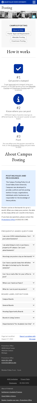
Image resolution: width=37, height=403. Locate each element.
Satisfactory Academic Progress (12, 392)
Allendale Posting (18, 37)
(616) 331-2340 (7, 360)
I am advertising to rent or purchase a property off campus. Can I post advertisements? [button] (16, 247)
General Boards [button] (8, 305)
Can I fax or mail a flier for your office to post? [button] (17, 275)
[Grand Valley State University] (14, 3)
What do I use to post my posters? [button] (15, 289)
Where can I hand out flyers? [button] (13, 283)
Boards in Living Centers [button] (11, 318)
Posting (7, 7)
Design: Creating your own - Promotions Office (17, 400)
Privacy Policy (25, 379)
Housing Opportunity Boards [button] (13, 311)
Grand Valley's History (9, 396)
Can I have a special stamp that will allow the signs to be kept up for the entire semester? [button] (17, 265)
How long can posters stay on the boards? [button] (17, 256)
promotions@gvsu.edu (9, 362)
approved (12, 84)
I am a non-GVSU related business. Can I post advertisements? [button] (17, 237)
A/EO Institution (12, 379)
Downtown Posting (18, 41)
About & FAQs (18, 30)
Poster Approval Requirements (18, 34)
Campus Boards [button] (8, 299)
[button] (34, 2)
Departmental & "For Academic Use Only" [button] (17, 324)
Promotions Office (17, 145)
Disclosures (13, 383)
